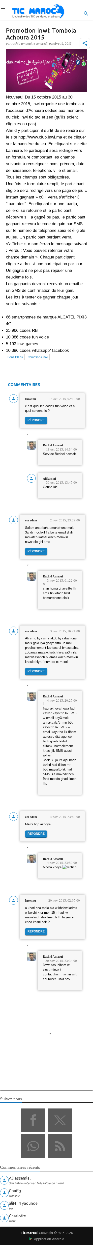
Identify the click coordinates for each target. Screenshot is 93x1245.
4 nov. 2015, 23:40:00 (65, 817)
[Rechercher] (86, 14)
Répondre (36, 420)
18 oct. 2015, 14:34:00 (61, 449)
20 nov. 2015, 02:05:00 (64, 900)
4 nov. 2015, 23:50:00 (62, 863)
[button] (85, 43)
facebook (33, 1120)
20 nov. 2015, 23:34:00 (61, 961)
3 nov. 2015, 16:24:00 (65, 631)
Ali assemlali (20, 1178)
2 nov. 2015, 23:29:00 (65, 520)
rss (60, 1146)
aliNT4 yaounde (23, 1203)
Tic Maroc (29, 1232)
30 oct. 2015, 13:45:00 (61, 482)
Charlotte (17, 1216)
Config (15, 1190)
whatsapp (33, 1146)
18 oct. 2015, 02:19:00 (64, 399)
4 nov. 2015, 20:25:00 (62, 700)
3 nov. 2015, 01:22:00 (62, 580)
